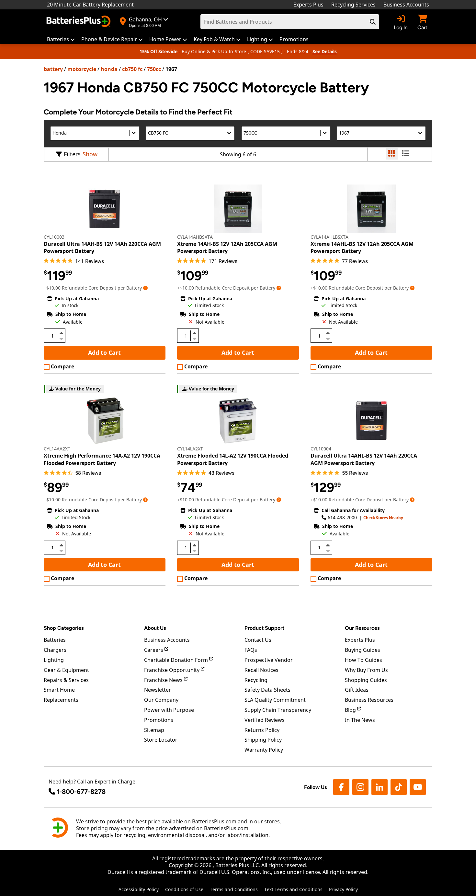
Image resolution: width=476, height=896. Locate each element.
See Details (324, 51)
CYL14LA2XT (190, 449)
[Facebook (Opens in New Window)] (341, 787)
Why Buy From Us (366, 670)
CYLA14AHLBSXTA (329, 237)
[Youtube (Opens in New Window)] (418, 787)
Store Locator (160, 739)
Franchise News (164, 680)
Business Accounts (406, 4)
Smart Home (59, 689)
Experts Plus (308, 4)
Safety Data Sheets (267, 689)
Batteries (55, 639)
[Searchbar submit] (372, 21)
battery (53, 69)
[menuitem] (61, 39)
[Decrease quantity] (61, 338)
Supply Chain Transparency (277, 709)
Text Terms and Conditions (293, 889)
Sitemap (154, 730)
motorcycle (81, 69)
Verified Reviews (264, 719)
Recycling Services (353, 4)
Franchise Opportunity (172, 670)
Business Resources (369, 699)
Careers (154, 649)
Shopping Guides (366, 680)
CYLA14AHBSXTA (195, 237)
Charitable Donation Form (176, 659)
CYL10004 (321, 449)
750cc (154, 69)
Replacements (61, 699)
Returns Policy (261, 730)
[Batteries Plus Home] (79, 22)
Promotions (158, 719)
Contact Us (257, 639)
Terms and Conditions (234, 889)
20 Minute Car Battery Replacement (90, 4)
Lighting (54, 659)
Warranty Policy (263, 749)
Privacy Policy (343, 889)
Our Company (161, 699)
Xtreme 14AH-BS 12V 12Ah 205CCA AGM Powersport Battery (227, 247)
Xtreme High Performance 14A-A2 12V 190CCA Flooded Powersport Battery (102, 459)
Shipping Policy (263, 739)
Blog (351, 709)
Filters (72, 154)
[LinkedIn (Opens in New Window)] (379, 787)
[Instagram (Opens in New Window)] (360, 787)
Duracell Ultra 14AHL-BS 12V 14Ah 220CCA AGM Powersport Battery (364, 459)
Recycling (255, 680)
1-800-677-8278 (81, 791)
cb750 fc (132, 69)
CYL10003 (54, 237)
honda (109, 69)
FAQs (250, 649)
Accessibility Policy (139, 889)
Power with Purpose (169, 709)
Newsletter (157, 689)
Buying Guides (362, 649)
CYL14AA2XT (57, 449)
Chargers (55, 649)
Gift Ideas (356, 689)
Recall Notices (261, 670)
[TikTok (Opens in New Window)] (399, 787)
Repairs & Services (66, 680)
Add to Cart (104, 352)
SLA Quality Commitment (275, 699)
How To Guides (363, 659)
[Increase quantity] (61, 333)
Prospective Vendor (268, 659)
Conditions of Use (184, 889)
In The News (360, 719)
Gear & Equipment (66, 670)
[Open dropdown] (145, 288)
